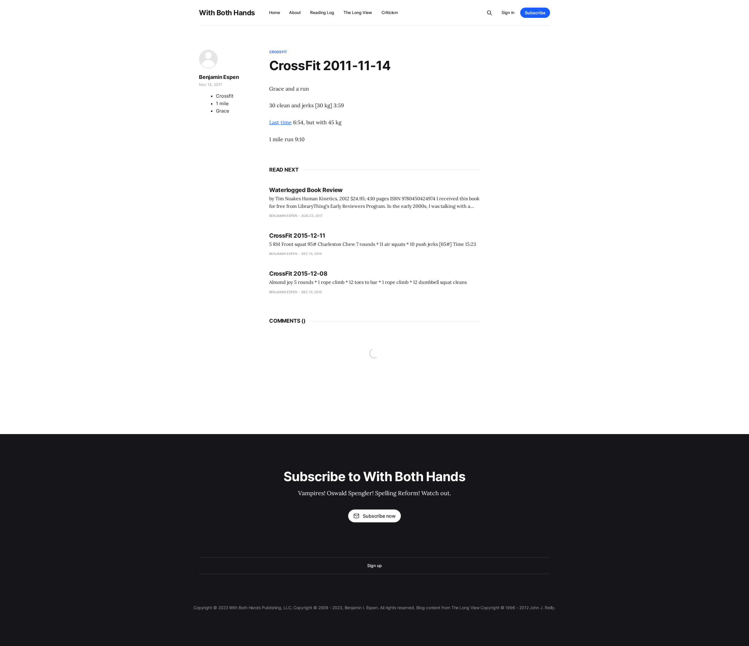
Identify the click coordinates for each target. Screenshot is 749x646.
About (295, 12)
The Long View (357, 12)
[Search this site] (489, 12)
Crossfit (278, 52)
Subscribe (535, 12)
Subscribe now (379, 516)
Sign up (374, 565)
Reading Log (322, 12)
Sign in (507, 12)
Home (274, 12)
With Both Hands (227, 12)
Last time (280, 122)
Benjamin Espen (219, 77)
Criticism (390, 12)
